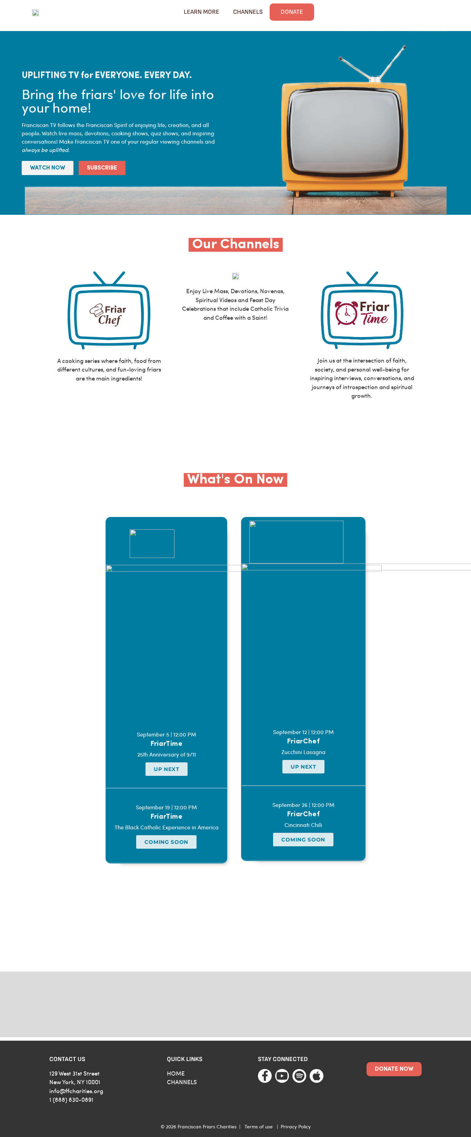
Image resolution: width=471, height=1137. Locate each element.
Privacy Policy (296, 1126)
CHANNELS (182, 1082)
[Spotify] (299, 1076)
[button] (167, 769)
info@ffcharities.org (76, 1091)
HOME (176, 1073)
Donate (292, 12)
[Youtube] (282, 1076)
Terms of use (258, 1126)
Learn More (201, 12)
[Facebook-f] (265, 1076)
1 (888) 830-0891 (71, 1099)
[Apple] (316, 1076)
